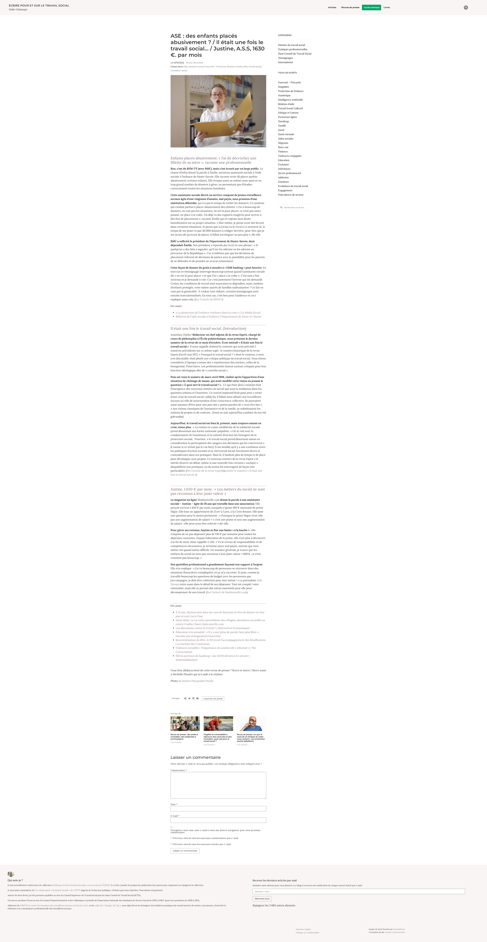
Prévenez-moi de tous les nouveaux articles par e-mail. (202, 844)
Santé (281, 129)
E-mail (175, 816)
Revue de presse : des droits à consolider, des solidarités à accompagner (184, 736)
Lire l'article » (176, 742)
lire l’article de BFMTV (208, 299)
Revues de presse (350, 7)
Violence (283, 151)
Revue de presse (194, 62)
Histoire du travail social (291, 44)
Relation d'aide (234, 66)
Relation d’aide (286, 104)
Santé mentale (286, 134)
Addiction (283, 177)
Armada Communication (395, 932)
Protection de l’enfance (291, 91)
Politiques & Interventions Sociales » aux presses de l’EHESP (81, 885)
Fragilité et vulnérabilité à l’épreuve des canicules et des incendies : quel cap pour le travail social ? (218, 737)
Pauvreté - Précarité (215, 66)
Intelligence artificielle (290, 99)
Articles (332, 7)
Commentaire (179, 770)
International (285, 62)
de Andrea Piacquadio (191, 681)
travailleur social (179, 70)
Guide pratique (372, 7)
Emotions (283, 181)
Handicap (283, 121)
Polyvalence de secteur (291, 194)
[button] (466, 7)
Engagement (285, 190)
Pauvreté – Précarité (289, 82)
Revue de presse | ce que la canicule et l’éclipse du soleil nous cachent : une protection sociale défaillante (251, 737)
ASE (185, 66)
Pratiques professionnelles (292, 49)
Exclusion (283, 164)
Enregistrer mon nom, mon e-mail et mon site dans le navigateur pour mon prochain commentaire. (215, 831)
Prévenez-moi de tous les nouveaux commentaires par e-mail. (206, 837)
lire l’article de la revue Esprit (204, 470)
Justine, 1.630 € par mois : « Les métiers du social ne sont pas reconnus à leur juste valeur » (218, 491)
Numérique (284, 95)
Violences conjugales (289, 155)
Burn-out (283, 147)
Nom (174, 804)
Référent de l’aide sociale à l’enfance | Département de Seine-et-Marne (219, 316)
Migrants (283, 142)
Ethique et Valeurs (288, 112)
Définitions (284, 168)
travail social (255, 66)
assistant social (196, 66)
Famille (282, 125)
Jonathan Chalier (181, 334)
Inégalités (283, 86)
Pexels (209, 681)
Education (283, 160)
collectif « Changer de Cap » (108, 905)
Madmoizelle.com (208, 499)
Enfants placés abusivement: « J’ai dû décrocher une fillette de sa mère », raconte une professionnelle (213, 160)
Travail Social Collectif (290, 108)
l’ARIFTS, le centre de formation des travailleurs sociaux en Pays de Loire (54, 905)
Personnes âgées (287, 116)
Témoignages (285, 57)
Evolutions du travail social (293, 186)
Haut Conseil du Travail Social (294, 53)
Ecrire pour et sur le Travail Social (39, 5)
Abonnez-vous (262, 898)
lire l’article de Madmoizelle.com (227, 592)
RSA (245, 66)
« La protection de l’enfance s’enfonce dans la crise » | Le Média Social (218, 312)
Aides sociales (285, 138)
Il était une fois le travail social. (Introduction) (208, 328)
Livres (387, 7)
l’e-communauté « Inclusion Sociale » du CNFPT (57, 890)
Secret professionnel (289, 173)
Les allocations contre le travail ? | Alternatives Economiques (213, 628)
